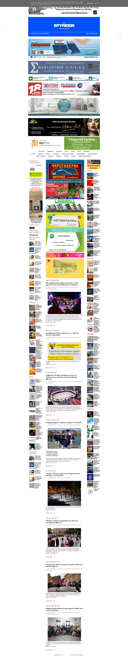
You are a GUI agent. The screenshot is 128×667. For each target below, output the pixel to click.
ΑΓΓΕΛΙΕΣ (33, 153)
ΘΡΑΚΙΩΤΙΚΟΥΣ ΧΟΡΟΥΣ (75, 612)
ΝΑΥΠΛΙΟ (73, 156)
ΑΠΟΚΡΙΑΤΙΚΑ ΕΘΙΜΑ (67, 568)
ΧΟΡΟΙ (55, 288)
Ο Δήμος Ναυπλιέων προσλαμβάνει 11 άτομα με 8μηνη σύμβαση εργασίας (38, 298)
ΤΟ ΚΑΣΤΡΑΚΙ (53, 614)
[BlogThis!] (48, 325)
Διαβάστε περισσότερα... (51, 322)
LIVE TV (66, 151)
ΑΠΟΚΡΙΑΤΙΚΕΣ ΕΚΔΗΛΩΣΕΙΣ (77, 568)
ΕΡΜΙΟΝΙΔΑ (58, 156)
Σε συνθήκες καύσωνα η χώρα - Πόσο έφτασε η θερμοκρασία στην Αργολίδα (38, 283)
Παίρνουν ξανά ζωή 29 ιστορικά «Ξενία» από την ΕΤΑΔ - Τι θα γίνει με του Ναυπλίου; (38, 243)
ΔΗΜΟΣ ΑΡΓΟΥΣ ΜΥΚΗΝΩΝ (68, 153)
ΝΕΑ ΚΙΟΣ (66, 477)
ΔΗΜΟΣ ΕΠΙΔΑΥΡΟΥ (81, 153)
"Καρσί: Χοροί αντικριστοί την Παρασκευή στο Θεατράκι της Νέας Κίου (63, 474)
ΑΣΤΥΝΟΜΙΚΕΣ (56, 153)
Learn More (90, 3)
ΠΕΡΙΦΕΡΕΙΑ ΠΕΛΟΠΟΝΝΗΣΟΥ (84, 156)
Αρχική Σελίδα (41, 151)
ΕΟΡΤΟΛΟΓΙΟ (59, 151)
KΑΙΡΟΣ (79, 151)
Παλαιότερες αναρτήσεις (76, 655)
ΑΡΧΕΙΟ (73, 151)
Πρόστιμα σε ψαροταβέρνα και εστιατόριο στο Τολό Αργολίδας (38, 257)
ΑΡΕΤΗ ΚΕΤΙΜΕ (66, 381)
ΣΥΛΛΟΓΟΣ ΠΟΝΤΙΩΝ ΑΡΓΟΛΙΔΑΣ (74, 337)
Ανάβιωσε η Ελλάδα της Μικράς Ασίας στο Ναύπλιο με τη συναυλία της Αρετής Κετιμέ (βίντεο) (61, 377)
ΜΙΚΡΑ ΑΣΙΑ (76, 381)
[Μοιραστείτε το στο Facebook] (51, 325)
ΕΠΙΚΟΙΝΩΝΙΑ (86, 151)
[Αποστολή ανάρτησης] (54, 325)
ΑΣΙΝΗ (70, 612)
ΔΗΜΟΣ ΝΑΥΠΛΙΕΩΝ (41, 156)
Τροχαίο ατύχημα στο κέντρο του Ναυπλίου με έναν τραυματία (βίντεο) (38, 276)
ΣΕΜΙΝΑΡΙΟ (48, 614)
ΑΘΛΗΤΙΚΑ (40, 153)
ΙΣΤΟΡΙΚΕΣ (66, 156)
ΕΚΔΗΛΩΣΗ (72, 381)
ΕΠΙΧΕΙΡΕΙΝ (50, 156)
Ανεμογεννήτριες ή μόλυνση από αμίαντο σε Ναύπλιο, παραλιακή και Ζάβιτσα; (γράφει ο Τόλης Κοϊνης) (35, 290)
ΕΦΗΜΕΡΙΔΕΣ (50, 151)
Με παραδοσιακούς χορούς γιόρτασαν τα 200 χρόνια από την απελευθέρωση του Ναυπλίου (62, 284)
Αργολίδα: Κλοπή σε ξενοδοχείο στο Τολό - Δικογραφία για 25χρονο (38, 263)
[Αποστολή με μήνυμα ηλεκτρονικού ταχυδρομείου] (46, 325)
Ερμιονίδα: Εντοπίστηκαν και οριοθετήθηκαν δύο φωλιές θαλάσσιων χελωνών (38, 270)
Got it (96, 3)
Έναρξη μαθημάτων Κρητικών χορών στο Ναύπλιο (64, 422)
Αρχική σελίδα (58, 655)
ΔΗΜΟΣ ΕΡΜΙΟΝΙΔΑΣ (92, 153)
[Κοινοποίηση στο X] (49, 325)
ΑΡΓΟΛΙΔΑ (48, 153)
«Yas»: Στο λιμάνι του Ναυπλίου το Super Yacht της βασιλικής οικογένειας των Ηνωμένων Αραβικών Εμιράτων (35, 250)
